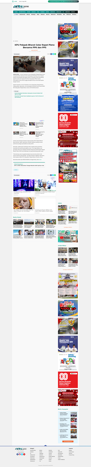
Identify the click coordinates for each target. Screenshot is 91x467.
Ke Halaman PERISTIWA (67, 269)
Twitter (22, 455)
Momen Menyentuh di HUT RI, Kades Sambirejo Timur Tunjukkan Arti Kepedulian (64, 419)
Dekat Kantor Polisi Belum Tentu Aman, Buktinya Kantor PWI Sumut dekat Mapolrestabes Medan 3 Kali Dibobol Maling (62, 254)
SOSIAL (40, 459)
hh (63, 11)
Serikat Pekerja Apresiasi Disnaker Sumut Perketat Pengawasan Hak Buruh (64, 413)
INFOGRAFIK (60, 453)
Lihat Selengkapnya (67, 441)
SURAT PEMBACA (61, 459)
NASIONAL (60, 454)
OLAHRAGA (32, 456)
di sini (40, 159)
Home (15, 1)
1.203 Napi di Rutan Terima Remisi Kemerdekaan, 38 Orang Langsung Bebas (64, 436)
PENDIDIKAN (60, 456)
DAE (38, 11)
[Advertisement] (47, 6)
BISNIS (28, 11)
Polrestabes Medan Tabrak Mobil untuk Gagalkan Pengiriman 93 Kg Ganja (73, 254)
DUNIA (47, 11)
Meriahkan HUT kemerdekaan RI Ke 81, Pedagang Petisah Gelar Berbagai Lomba (64, 425)
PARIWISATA (41, 456)
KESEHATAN (32, 454)
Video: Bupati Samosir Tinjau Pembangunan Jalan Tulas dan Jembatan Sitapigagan (72, 212)
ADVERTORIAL (22, 11)
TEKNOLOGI (32, 461)
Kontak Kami (71, 451)
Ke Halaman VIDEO (67, 227)
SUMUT (50, 459)
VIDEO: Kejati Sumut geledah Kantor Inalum (72, 222)
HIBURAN (67, 11)
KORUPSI (41, 454)
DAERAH (43, 11)
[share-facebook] (51, 54)
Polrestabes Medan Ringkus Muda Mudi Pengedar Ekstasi (61, 1)
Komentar (17, 54)
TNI (40, 461)
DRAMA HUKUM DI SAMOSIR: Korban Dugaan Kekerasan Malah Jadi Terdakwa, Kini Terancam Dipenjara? (62, 212)
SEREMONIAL (32, 459)
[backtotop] (45, 446)
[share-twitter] (53, 54)
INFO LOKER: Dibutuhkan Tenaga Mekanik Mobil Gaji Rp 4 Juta (29, 165)
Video (16, 14)
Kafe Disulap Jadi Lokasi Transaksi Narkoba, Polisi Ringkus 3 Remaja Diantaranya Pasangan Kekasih (73, 265)
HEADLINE (59, 11)
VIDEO (60, 203)
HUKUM (73, 11)
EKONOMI (53, 11)
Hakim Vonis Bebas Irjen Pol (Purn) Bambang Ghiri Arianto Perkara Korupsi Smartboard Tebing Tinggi (64, 430)
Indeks (16, 11)
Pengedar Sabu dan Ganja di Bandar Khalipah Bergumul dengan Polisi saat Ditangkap (61, 265)
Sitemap (70, 453)
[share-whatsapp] (55, 54)
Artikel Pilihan (62, 245)
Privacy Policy (71, 454)
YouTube (25, 455)
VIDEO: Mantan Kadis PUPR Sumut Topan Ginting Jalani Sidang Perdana (62, 222)
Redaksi (70, 450)
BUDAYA (34, 11)
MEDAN (50, 454)
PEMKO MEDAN (52, 456)
